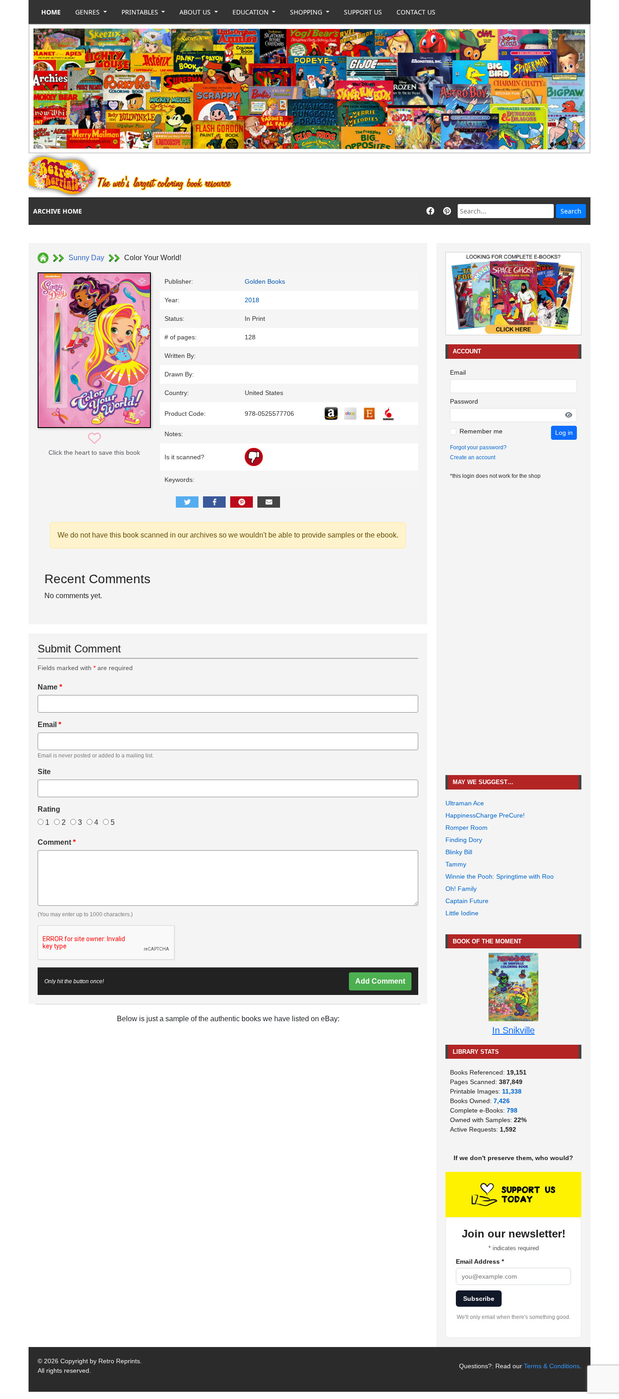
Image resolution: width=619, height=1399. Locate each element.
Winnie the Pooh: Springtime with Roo (499, 876)
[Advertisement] (425, 175)
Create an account (472, 457)
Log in (564, 432)
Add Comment (380, 981)
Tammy (455, 864)
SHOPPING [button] (307, 12)
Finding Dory (463, 839)
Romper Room (466, 827)
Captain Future (466, 900)
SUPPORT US (363, 12)
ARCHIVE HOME (57, 211)
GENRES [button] (88, 12)
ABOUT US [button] (196, 12)
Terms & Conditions (552, 1366)
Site (44, 772)
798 (512, 1110)
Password (464, 401)
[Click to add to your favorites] (94, 439)
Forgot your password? (478, 447)
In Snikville (513, 1030)
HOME (51, 12)
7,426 (501, 1100)
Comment (57, 842)
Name (50, 687)
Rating (49, 809)
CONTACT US (416, 12)
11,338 (512, 1091)
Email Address (480, 1261)
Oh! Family (461, 888)
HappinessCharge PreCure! (485, 815)
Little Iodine (462, 913)
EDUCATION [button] (251, 12)
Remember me (481, 431)
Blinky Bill (458, 852)
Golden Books (265, 281)
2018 (252, 300)
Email (49, 724)
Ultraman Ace (464, 803)
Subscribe (478, 1298)
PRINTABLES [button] (140, 12)
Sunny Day (86, 258)
